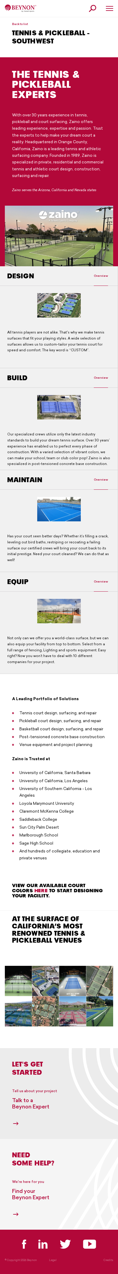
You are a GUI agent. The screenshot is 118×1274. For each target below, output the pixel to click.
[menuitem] (20, 8)
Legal (53, 1260)
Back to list (20, 24)
